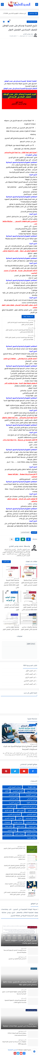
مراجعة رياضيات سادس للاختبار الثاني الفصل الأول (29, 629)
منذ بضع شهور (20, 882)
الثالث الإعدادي (13, 795)
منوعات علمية (19, 834)
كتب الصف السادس (30, 684)
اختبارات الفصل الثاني (14, 787)
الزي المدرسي (11, 806)
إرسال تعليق (31, 644)
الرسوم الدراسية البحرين (28, 806)
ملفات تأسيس (12, 830)
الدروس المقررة (14, 803)
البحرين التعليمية (31, 795)
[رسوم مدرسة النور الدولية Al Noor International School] (33, 1034)
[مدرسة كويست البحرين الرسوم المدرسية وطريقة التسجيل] (33, 951)
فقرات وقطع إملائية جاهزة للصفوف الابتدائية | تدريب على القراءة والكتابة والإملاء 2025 (15, 876)
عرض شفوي (20, 826)
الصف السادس (32, 21)
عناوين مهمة (8, 826)
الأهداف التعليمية (18, 791)
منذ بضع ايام (33, 744)
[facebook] (33, 771)
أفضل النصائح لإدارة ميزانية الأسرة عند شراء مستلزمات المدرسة (20, 748)
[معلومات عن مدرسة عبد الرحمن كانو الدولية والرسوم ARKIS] (33, 1042)
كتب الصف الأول (31, 670)
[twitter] (15, 771)
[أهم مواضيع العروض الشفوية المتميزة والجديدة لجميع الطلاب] (33, 1001)
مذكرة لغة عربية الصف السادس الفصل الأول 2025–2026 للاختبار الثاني (29, 607)
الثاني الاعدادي (13, 799)
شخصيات (7, 822)
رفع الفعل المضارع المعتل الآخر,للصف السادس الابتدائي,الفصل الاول (14, 866)
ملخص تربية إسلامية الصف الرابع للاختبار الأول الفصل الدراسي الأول (29, 583)
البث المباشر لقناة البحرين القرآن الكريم (14, 848)
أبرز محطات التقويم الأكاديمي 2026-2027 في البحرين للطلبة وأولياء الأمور (14, 13)
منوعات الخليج (31, 834)
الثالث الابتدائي (31, 799)
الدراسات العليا (31, 803)
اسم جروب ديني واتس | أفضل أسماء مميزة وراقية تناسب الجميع (15, 885)
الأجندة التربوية (31, 791)
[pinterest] (6, 771)
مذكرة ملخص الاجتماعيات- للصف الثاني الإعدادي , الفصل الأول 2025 (14, 893)
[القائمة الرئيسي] (36, 4)
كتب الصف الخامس (30, 680)
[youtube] (24, 771)
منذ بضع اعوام (21, 846)
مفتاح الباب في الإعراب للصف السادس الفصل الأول (11, 607)
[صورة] (32, 849)
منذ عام (30, 320)
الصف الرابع (8, 810)
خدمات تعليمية (18, 822)
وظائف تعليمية (31, 838)
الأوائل (7, 791)
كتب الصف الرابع (31, 677)
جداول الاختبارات (31, 822)
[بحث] (2, 4)
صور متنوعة (32, 826)
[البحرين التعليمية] (19, 4)
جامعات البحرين (9, 818)
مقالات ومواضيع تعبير (29, 830)
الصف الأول (20, 810)
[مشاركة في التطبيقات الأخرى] (11, 539)
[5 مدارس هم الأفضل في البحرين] (33, 959)
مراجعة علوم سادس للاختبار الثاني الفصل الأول (11, 629)
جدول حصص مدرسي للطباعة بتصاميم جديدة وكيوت (14, 858)
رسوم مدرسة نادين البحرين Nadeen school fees (20, 1026)
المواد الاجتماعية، (31, 818)
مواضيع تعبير (8, 834)
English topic (32, 787)
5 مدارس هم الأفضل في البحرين (17, 959)
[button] (28, 539)
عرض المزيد (6, 561)
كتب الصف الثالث (30, 674)
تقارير (19, 818)
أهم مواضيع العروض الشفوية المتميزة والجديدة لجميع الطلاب (15, 1001)
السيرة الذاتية (32, 810)
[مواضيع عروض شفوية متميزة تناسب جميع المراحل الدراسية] (33, 992)
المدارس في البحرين (14, 814)
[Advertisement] (19, 60)
